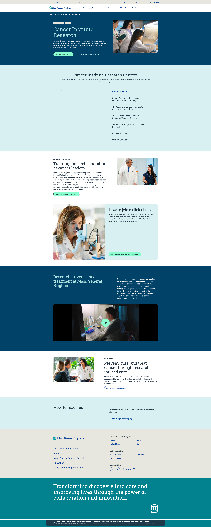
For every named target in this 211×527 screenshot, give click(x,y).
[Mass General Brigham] (60, 7)
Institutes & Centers (108, 8)
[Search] (160, 8)
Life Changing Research (90, 8)
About (58, 453)
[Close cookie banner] (155, 522)
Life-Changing (65, 448)
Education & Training (65, 2)
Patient (115, 444)
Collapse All (123, 91)
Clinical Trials (131, 2)
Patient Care (52, 2)
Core (142, 455)
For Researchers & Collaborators (143, 8)
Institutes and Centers (55, 14)
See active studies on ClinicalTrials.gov (124, 254)
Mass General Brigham (70, 458)
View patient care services (115, 388)
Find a (117, 455)
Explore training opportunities (65, 194)
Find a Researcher (144, 2)
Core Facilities (120, 2)
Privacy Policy (80, 524)
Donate (76, 2)
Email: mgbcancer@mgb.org (89, 54)
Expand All (115, 91)
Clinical (115, 458)
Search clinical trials (62, 54)
